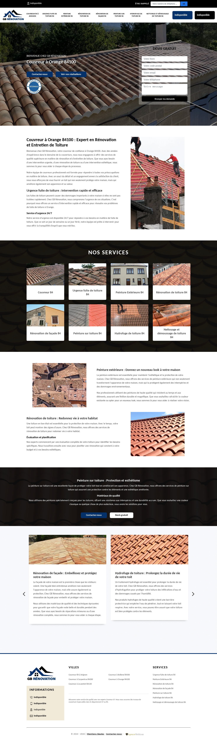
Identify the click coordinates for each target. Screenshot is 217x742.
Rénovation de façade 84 (102, 15)
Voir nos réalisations (71, 74)
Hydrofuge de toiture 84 (136, 15)
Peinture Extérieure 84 (67, 15)
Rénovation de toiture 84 (84, 15)
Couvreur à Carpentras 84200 (81, 679)
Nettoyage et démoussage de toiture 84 (157, 15)
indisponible (181, 15)
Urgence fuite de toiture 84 (49, 15)
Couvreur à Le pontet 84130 (80, 684)
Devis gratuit (121, 515)
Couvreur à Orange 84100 (119, 679)
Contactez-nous (39, 74)
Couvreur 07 (110, 700)
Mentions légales (95, 734)
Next (193, 594)
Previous (23, 594)
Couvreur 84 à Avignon (32, 15)
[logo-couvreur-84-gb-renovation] (13, 15)
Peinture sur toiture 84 (119, 15)
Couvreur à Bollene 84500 (119, 675)
